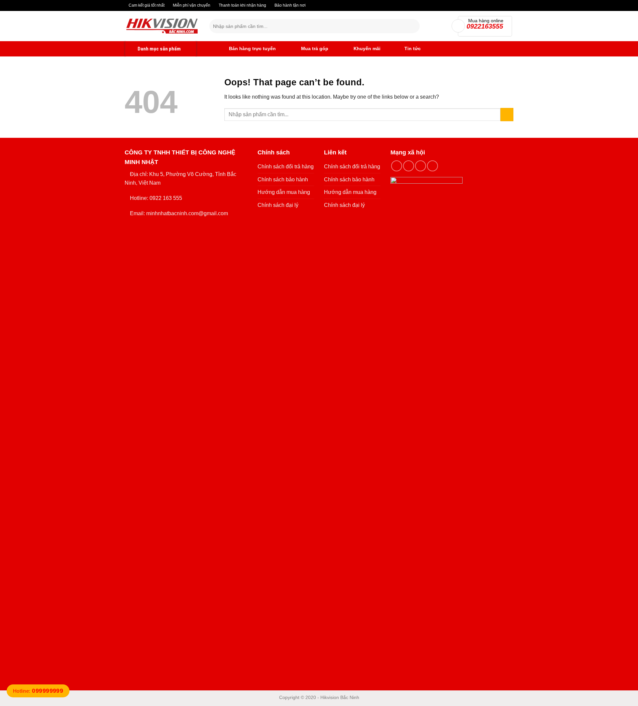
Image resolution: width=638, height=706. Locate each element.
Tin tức (412, 48)
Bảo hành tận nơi (289, 5)
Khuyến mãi (366, 48)
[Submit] (413, 26)
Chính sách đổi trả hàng (286, 166)
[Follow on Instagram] (408, 165)
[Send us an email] (432, 165)
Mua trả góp (314, 48)
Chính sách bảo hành (283, 179)
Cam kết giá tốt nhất (146, 5)
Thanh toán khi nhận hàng (242, 5)
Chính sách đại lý (278, 205)
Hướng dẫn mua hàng (284, 192)
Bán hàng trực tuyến (252, 48)
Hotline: (38, 691)
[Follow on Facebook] (396, 165)
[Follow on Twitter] (420, 165)
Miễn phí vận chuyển (191, 5)
